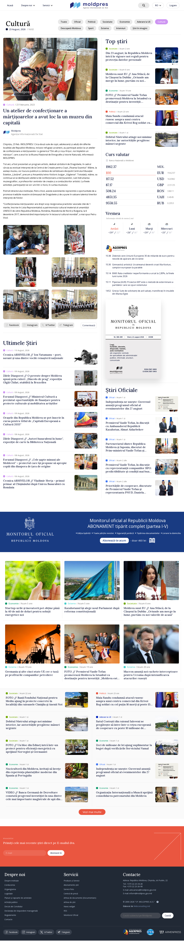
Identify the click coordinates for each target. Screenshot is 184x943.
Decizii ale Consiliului (13, 906)
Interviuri (120, 28)
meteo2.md (128, 218)
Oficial (77, 21)
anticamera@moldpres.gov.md (142, 890)
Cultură (18, 23)
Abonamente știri (71, 885)
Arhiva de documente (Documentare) (80, 898)
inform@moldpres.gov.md (140, 893)
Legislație (8, 893)
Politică (91, 21)
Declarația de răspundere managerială (21, 910)
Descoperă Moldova (71, 28)
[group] (142, 55)
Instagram (32, 325)
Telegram (68, 325)
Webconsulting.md (142, 906)
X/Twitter (50, 325)
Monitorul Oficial (71, 915)
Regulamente (10, 915)
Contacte (8, 919)
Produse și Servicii (71, 880)
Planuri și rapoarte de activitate (18, 898)
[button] (172, 64)
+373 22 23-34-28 (135, 884)
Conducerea (9, 885)
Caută (168, 915)
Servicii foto (69, 889)
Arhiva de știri (69, 902)
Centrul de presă (71, 893)
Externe (105, 28)
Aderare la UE (143, 21)
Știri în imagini (140, 28)
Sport (91, 28)
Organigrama (10, 889)
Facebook (14, 325)
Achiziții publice (11, 902)
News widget (69, 906)
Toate (64, 21)
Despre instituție (11, 880)
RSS (65, 910)
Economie (125, 21)
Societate (107, 21)
